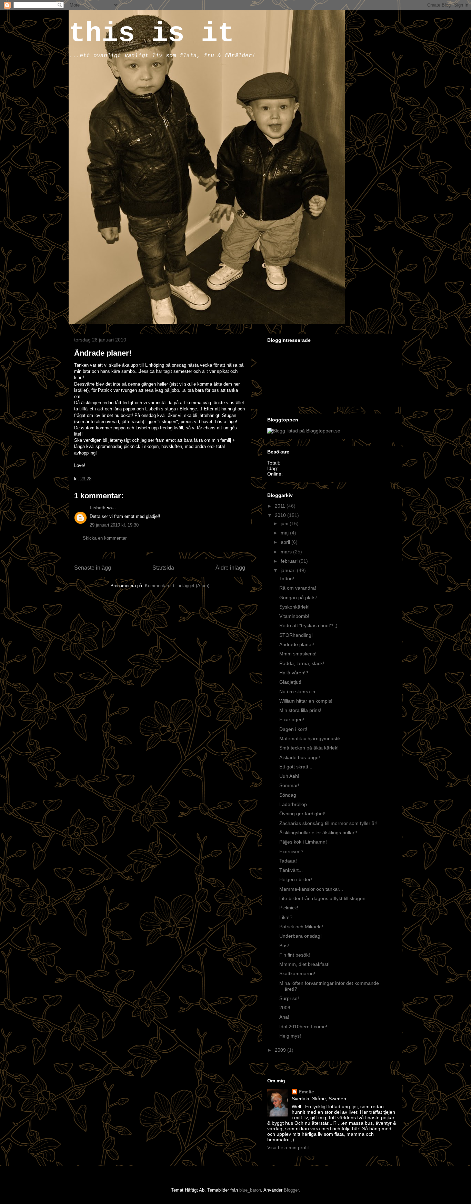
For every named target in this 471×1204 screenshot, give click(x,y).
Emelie (306, 1091)
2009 (284, 1007)
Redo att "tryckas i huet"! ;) (308, 625)
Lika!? (285, 917)
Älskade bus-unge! (299, 757)
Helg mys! (290, 1036)
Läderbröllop (293, 804)
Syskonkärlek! (294, 607)
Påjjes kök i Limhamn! (303, 842)
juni (285, 523)
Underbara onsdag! (300, 936)
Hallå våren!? (293, 672)
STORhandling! (296, 635)
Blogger (291, 1190)
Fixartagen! (291, 719)
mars (287, 551)
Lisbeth (98, 507)
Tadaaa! (288, 861)
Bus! (284, 945)
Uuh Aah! (289, 776)
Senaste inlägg (92, 568)
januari (289, 570)
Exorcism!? (291, 851)
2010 (281, 515)
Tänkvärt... (291, 870)
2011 (281, 506)
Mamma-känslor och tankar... (311, 889)
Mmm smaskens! (298, 653)
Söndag (287, 795)
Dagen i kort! (293, 729)
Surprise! (289, 998)
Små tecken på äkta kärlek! (309, 748)
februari (290, 561)
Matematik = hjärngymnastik (310, 738)
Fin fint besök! (294, 955)
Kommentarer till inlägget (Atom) (177, 585)
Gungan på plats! (298, 597)
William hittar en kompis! (305, 701)
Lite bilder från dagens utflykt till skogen (322, 898)
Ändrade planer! (296, 644)
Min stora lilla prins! (300, 710)
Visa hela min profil (288, 1147)
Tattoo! (286, 578)
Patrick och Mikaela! (301, 926)
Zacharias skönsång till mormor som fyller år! (328, 823)
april (286, 542)
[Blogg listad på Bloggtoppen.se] (303, 430)
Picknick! (288, 907)
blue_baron (250, 1190)
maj (285, 532)
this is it (151, 33)
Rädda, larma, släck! (301, 663)
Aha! (284, 1017)
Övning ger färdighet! (302, 813)
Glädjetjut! (290, 682)
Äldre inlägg (230, 568)
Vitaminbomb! (294, 616)
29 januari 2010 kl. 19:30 (114, 525)
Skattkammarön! (297, 973)
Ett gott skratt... (295, 766)
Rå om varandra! (297, 588)
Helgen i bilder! (295, 879)
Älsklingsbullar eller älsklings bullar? (318, 832)
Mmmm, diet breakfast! (304, 964)
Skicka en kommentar (105, 538)
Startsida (163, 568)
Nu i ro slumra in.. (298, 691)
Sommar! (289, 785)
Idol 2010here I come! (303, 1026)
